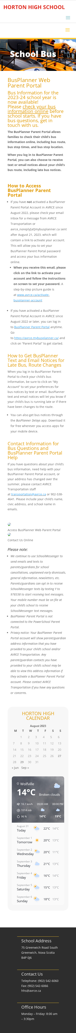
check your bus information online (32, 108)
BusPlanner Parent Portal (32, 327)
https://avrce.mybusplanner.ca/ (36, 338)
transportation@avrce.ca (28, 494)
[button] (23, 810)
